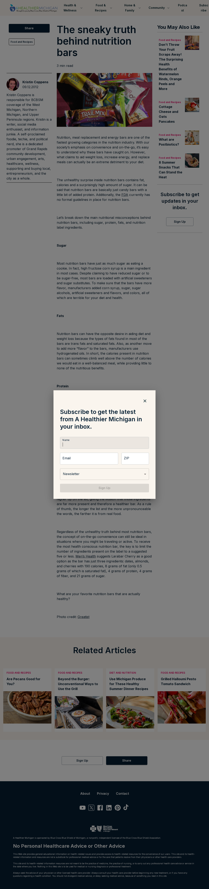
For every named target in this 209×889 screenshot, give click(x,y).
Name (65, 440)
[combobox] (104, 474)
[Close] (145, 401)
